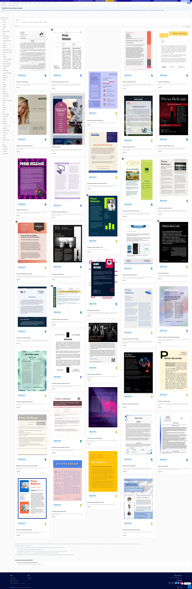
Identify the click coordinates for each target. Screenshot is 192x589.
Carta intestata (6, 95)
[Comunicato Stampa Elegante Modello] (138, 438)
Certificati (4, 47)
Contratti (4, 56)
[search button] (55, 3)
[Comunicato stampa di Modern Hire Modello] (32, 502)
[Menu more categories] (1, 105)
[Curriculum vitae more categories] (1, 140)
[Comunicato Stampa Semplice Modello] (138, 54)
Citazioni (4, 132)
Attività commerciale (16, 2)
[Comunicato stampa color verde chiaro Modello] (138, 183)
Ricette (4, 135)
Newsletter (5, 107)
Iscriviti (189, 2)
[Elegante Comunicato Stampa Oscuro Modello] (138, 376)
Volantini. (4, 68)
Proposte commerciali (7, 40)
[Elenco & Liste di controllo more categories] (1, 100)
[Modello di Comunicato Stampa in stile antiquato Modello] (32, 438)
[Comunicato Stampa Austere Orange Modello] (32, 246)
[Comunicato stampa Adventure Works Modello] (103, 474)
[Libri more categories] (1, 29)
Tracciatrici (5, 151)
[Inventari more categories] (1, 80)
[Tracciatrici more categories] (1, 151)
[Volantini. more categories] (1, 68)
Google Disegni (5, 70)
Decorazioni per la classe (7, 52)
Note (4, 112)
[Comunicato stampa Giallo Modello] (174, 54)
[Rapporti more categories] (1, 137)
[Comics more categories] (1, 54)
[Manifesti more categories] (1, 123)
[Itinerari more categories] (1, 87)
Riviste (4, 89)
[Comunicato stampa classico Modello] (174, 373)
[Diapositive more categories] (1, 146)
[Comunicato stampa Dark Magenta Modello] (103, 410)
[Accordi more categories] (1, 22)
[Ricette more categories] (1, 135)
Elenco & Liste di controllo (7, 100)
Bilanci (4, 33)
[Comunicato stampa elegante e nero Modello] (174, 118)
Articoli (4, 24)
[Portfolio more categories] (1, 119)
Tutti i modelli (5, 17)
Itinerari (4, 86)
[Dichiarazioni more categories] (1, 149)
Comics (4, 54)
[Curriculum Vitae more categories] (1, 61)
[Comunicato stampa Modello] (67, 119)
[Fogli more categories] (1, 144)
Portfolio (4, 118)
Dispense (4, 75)
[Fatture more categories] (1, 84)
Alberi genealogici (6, 66)
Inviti (4, 82)
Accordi (4, 22)
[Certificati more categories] (1, 48)
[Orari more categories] (1, 142)
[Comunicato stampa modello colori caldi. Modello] (67, 419)
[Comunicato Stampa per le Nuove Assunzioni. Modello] (103, 155)
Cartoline (4, 121)
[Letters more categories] (1, 98)
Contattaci (29, 578)
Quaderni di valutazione (7, 72)
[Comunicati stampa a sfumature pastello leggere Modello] (174, 309)
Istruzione (26, 2)
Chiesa (22, 2)
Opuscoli (4, 26)
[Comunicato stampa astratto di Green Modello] (32, 374)
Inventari (4, 79)
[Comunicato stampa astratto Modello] (103, 282)
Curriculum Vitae (6, 61)
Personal (30, 2)
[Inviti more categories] (1, 82)
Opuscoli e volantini (6, 31)
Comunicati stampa (6, 125)
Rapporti (4, 137)
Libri (3, 29)
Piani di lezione (5, 93)
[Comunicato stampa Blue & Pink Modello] (67, 483)
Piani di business (6, 38)
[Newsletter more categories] (1, 107)
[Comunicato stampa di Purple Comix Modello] (67, 184)
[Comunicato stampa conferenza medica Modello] (138, 502)
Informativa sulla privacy (14, 580)
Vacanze (35, 2)
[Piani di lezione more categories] (1, 94)
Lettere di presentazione (7, 59)
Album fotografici (6, 114)
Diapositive (5, 146)
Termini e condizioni (13, 578)
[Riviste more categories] (1, 89)
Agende (4, 20)
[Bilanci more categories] (1, 34)
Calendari (4, 43)
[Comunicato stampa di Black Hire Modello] (103, 346)
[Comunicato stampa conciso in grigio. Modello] (138, 311)
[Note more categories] (1, 112)
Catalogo (4, 45)
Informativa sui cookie (13, 581)
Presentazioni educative (7, 63)
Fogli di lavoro (5, 153)
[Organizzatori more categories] (1, 117)
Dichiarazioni (5, 148)
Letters (4, 98)
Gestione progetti (6, 130)
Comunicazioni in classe (7, 49)
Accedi (184, 2)
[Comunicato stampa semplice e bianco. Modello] (67, 54)
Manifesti (4, 123)
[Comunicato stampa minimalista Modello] (174, 181)
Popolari (188, 26)
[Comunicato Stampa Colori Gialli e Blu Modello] (67, 301)
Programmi (5, 128)
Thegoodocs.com (4, 5)
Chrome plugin (29, 577)
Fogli (4, 144)
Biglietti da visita (6, 36)
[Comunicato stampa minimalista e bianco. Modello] (67, 355)
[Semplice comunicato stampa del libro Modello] (32, 118)
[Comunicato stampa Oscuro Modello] (67, 247)
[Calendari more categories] (1, 43)
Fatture (4, 84)
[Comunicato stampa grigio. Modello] (32, 54)
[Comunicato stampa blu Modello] (174, 438)
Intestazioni (5, 77)
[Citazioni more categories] (1, 133)
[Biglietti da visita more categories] (1, 36)
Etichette (4, 91)
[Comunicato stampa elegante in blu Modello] (103, 219)
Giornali (4, 109)
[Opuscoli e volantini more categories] (1, 31)
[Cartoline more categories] (1, 121)
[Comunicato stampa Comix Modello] (32, 182)
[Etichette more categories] (1, 91)
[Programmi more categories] (1, 128)
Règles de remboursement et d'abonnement (17, 583)
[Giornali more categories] (1, 110)
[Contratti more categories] (1, 57)
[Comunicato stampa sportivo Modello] (138, 119)
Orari (4, 141)
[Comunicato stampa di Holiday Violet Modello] (103, 93)
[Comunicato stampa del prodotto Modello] (138, 247)
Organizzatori (5, 116)
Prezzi (39, 2)
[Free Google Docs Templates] (4, 3)
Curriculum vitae (6, 139)
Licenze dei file (12, 577)
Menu (4, 105)
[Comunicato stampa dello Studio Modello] (32, 310)
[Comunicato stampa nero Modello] (174, 245)
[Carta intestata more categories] (1, 96)
